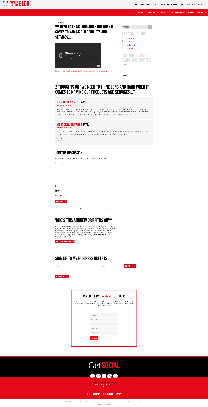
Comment (59, 163)
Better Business (161, 12)
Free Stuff (96, 394)
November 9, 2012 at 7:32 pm (64, 105)
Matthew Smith (69, 102)
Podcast (162, 4)
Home (136, 4)
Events (182, 4)
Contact (200, 4)
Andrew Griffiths (71, 124)
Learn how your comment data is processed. (100, 208)
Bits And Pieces (151, 12)
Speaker (154, 4)
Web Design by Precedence (104, 404)
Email (58, 191)
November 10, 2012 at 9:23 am (64, 127)
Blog (193, 4)
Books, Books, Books (180, 12)
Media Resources (108, 394)
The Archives (191, 12)
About (142, 4)
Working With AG (172, 4)
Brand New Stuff (201, 12)
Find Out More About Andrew (63, 241)
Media (188, 4)
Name (58, 186)
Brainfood (170, 12)
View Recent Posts (61, 277)
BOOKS (148, 4)
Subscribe (127, 266)
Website (58, 195)
